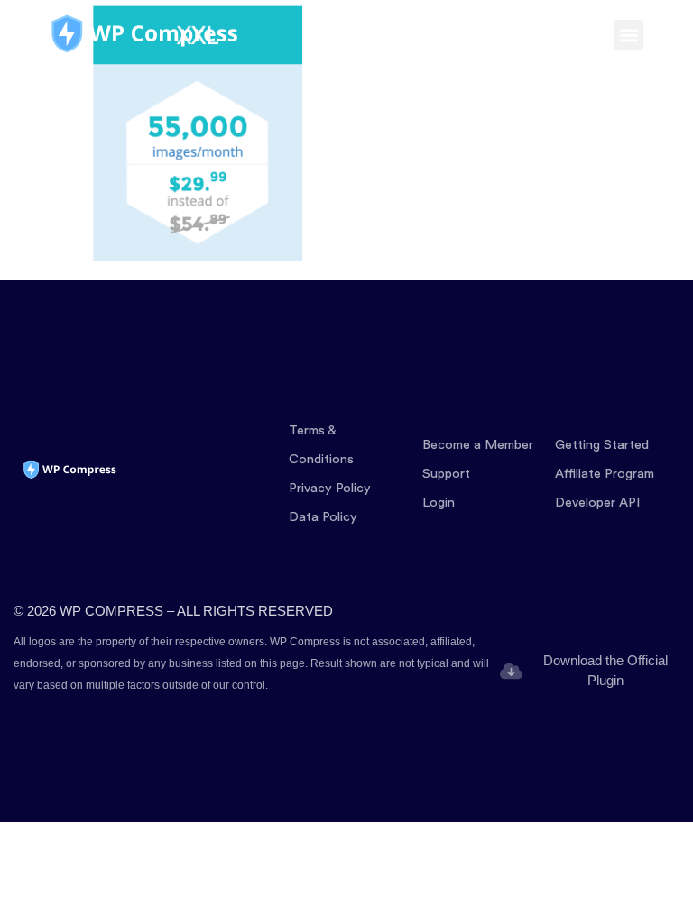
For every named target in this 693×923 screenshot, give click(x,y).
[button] (628, 35)
